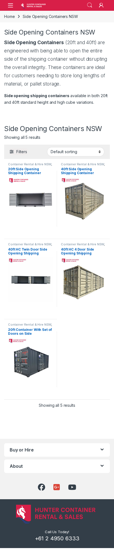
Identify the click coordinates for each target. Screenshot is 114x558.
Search (90, 5)
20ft (71, 42)
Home (9, 16)
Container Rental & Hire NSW (29, 164)
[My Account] (101, 5)
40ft (90, 42)
